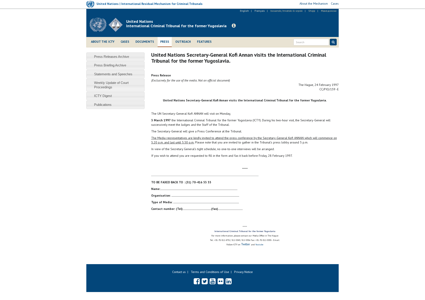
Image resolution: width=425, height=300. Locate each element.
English (244, 10)
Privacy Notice (243, 272)
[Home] (108, 25)
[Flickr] (221, 281)
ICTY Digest (103, 96)
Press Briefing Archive (110, 65)
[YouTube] (213, 281)
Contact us (179, 272)
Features (204, 42)
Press (164, 42)
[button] (234, 25)
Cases (125, 42)
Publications (103, 104)
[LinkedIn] (229, 281)
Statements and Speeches (113, 74)
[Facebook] (197, 281)
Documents (144, 42)
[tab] (115, 56)
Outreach (183, 42)
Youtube (259, 244)
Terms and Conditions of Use (210, 272)
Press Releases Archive (111, 56)
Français (260, 10)
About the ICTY (102, 42)
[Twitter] (205, 281)
